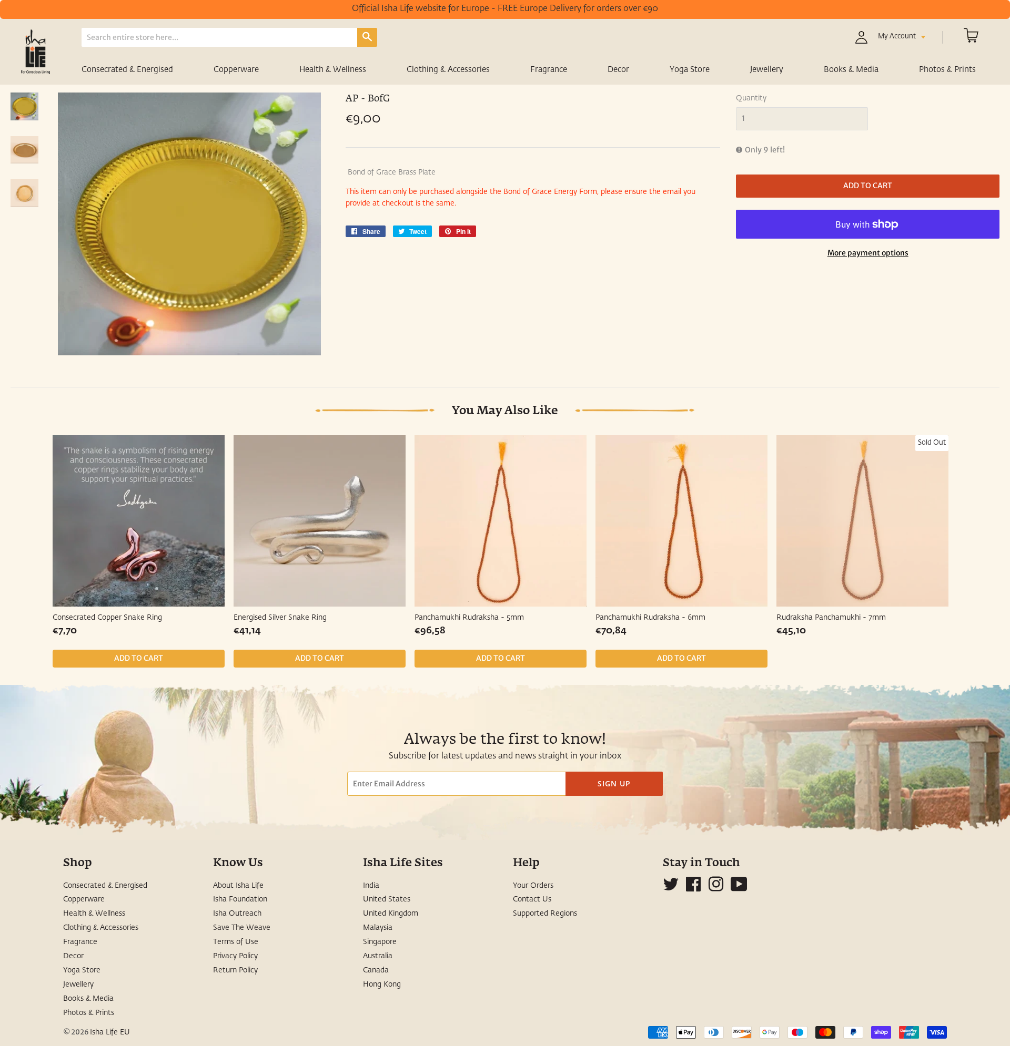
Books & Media (851, 70)
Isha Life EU (110, 1032)
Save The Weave (241, 927)
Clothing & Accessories (448, 70)
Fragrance (548, 70)
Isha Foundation (240, 899)
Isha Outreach (237, 913)
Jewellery (766, 70)
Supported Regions (545, 913)
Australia (377, 956)
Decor (618, 70)
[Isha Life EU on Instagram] (716, 888)
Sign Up (614, 783)
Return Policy (235, 970)
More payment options (867, 253)
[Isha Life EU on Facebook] (693, 888)
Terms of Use (235, 942)
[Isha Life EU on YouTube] (739, 888)
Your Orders (533, 885)
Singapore (380, 942)
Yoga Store (690, 70)
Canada (376, 970)
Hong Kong (382, 984)
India (371, 885)
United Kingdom (390, 913)
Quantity (751, 98)
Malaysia (377, 927)
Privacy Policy (235, 956)
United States (386, 899)
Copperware (236, 70)
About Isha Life (238, 885)
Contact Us (532, 899)
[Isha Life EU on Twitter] (671, 888)
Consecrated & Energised (127, 70)
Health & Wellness (332, 70)
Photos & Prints (947, 70)
